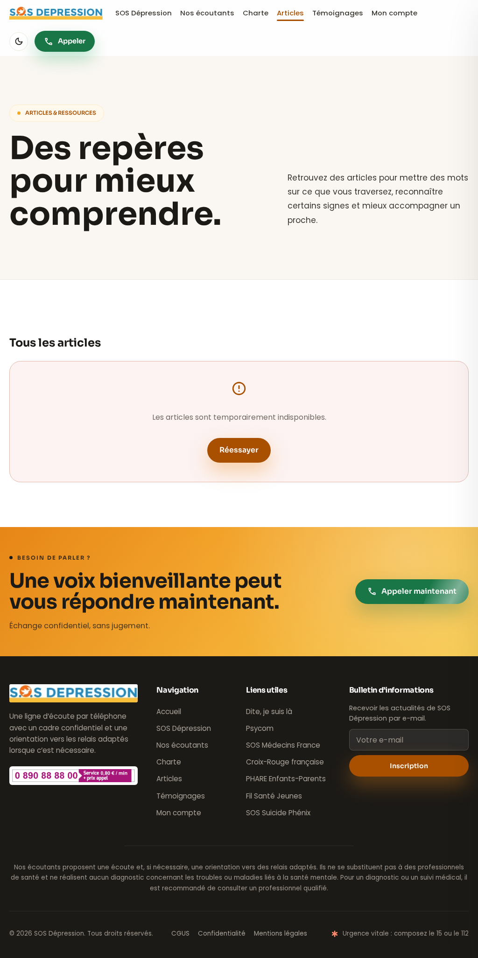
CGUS (180, 933)
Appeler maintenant (412, 591)
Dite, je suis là (269, 711)
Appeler (64, 41)
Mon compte (394, 13)
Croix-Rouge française (285, 762)
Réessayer (239, 450)
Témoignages (337, 13)
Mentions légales (280, 933)
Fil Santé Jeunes (274, 796)
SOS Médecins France (283, 745)
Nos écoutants (207, 13)
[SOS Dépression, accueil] (56, 13)
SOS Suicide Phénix (278, 813)
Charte (255, 13)
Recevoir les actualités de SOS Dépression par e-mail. (399, 713)
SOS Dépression (143, 13)
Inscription (409, 766)
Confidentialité (222, 933)
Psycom (260, 728)
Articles (290, 13)
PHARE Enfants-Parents (286, 779)
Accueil (168, 711)
